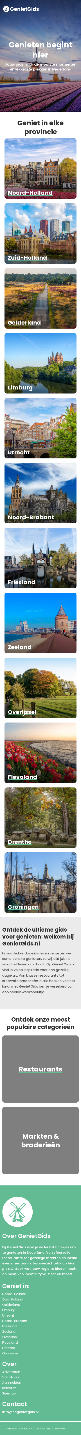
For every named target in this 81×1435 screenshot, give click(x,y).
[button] (76, 9)
